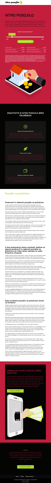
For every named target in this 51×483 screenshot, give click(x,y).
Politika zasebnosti (30, 476)
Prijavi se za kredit (15, 390)
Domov (17, 476)
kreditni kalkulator (24, 133)
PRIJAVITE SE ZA (25, 41)
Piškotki (22, 476)
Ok (23, 481)
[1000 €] (12, 37)
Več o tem (26, 481)
